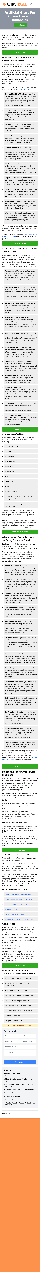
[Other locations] (31, 4)
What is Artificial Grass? (12, 1093)
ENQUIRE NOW (20, 767)
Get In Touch (8, 1099)
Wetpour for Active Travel (14, 909)
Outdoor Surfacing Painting (15, 914)
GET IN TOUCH (20, 850)
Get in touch (20, 25)
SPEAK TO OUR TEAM (20, 532)
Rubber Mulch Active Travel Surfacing (18, 894)
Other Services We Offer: (12, 1096)
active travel (25, 89)
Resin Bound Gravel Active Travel (16, 904)
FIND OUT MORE (20, 243)
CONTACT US (20, 52)
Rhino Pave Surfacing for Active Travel (18, 899)
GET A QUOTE (20, 429)
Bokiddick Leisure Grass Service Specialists (19, 1090)
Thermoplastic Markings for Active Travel (19, 919)
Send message (20, 1062)
